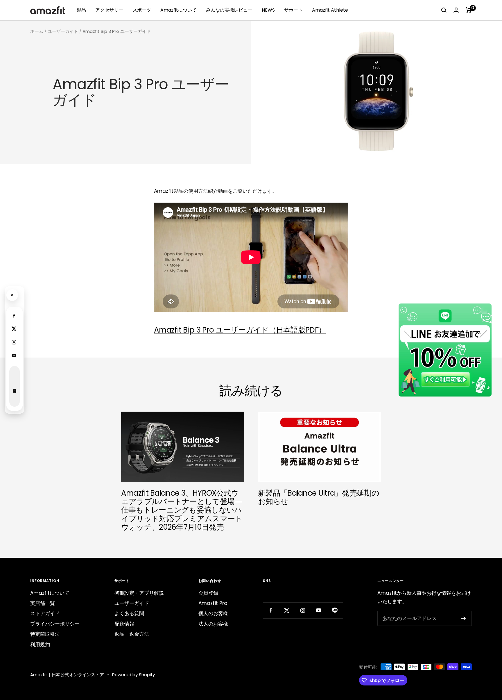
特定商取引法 (45, 634)
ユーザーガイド (63, 31)
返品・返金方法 (131, 634)
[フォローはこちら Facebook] (271, 610)
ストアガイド (45, 613)
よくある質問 (129, 613)
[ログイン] (456, 10)
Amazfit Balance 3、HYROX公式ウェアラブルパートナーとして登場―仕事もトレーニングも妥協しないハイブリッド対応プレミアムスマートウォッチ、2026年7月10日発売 (182, 510)
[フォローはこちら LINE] (335, 610)
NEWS (268, 10)
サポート (293, 10)
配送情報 (124, 623)
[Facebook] (14, 315)
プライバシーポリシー (55, 623)
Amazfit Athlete (330, 10)
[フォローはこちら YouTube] (319, 610)
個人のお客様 (213, 613)
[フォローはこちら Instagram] (303, 610)
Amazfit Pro (212, 603)
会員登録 (208, 593)
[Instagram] (14, 342)
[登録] (463, 618)
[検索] (444, 10)
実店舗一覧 (42, 603)
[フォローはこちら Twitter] (287, 610)
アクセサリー (109, 10)
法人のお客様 (213, 623)
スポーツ (141, 10)
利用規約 (40, 644)
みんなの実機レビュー (229, 10)
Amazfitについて (178, 10)
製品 (81, 10)
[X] (14, 328)
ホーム (36, 31)
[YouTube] (14, 355)
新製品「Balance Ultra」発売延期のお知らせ (318, 497)
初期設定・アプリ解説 (139, 593)
